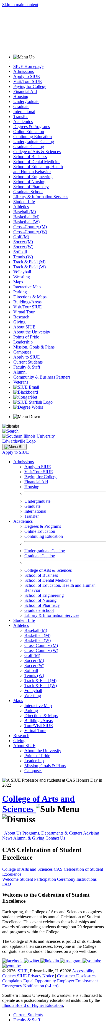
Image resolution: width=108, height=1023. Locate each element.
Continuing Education (32, 136)
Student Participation (38, 879)
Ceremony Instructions (77, 879)
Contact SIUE (14, 975)
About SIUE (24, 327)
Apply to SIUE (26, 76)
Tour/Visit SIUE (38, 725)
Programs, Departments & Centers (52, 833)
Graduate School (28, 191)
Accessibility (83, 970)
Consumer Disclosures (76, 975)
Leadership (23, 342)
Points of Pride (26, 337)
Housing (20, 96)
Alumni (20, 372)
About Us (12, 833)
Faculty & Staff (26, 367)
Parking (20, 292)
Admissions (23, 71)
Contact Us (55, 838)
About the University (31, 332)
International (24, 111)
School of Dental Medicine (36, 161)
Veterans (20, 382)
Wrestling (21, 276)
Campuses (22, 352)
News (7, 838)
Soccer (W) (23, 246)
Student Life (24, 201)
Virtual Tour (24, 312)
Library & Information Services (40, 196)
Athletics (21, 206)
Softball (20, 251)
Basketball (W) (26, 221)
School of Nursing (29, 181)
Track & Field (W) (29, 266)
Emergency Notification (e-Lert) (30, 985)
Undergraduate (26, 101)
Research (21, 317)
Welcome (10, 879)
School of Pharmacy (31, 186)
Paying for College (29, 86)
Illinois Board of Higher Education (32, 1005)
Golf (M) (21, 236)
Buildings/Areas (27, 302)
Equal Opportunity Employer (48, 980)
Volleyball (22, 271)
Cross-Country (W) (30, 231)
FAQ (6, 884)
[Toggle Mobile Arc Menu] (14, 447)
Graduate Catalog (28, 146)
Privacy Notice (41, 975)
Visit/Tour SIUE (27, 81)
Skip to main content (20, 4)
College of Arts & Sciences (37, 151)
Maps (18, 281)
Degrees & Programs (31, 126)
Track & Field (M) (29, 261)
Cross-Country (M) (30, 226)
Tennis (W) (23, 256)
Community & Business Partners (41, 377)
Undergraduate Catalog (33, 141)
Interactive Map (27, 286)
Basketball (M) (26, 216)
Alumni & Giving (28, 838)
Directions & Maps (30, 297)
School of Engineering (33, 176)
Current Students (28, 362)
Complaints (12, 980)
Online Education (28, 131)
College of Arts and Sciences (28, 869)
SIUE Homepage (28, 66)
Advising (91, 833)
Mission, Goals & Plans (34, 347)
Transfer (20, 116)
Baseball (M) (24, 211)
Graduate (21, 106)
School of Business (30, 156)
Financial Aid (25, 91)
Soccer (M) (23, 241)
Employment (86, 980)
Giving (19, 322)
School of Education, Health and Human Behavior (38, 169)
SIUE (23, 970)
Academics (23, 121)
